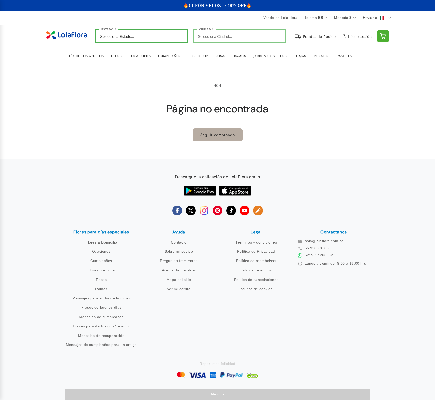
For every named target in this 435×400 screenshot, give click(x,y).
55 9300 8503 (317, 248)
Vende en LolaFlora (280, 17)
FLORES (117, 56)
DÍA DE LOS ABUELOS (86, 56)
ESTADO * (108, 29)
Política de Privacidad (256, 251)
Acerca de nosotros (179, 270)
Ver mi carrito (178, 289)
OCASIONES (141, 56)
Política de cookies (256, 289)
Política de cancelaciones (256, 279)
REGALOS (321, 56)
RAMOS (240, 56)
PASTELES (344, 56)
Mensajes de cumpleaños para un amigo (101, 345)
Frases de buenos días (101, 307)
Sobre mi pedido (179, 251)
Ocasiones (101, 251)
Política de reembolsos (256, 261)
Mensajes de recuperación (101, 336)
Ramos (101, 289)
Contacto (179, 242)
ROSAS (221, 56)
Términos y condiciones (256, 242)
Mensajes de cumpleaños (101, 317)
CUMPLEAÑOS (169, 56)
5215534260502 (319, 255)
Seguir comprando (217, 135)
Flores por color (101, 270)
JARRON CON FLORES (271, 56)
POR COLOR (198, 56)
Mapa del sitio (179, 279)
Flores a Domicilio (101, 242)
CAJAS (301, 56)
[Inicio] (66, 36)
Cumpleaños (101, 261)
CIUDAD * (206, 29)
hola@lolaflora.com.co (324, 241)
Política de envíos (256, 270)
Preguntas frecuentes (179, 261)
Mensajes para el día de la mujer (101, 298)
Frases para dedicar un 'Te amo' (101, 326)
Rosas (101, 279)
